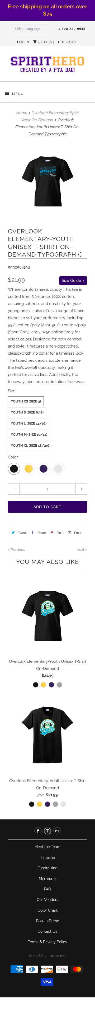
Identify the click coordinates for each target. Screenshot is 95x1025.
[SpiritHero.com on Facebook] (38, 831)
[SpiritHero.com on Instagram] (47, 831)
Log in (23, 42)
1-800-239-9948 (72, 29)
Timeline (47, 857)
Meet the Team (47, 847)
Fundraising (47, 868)
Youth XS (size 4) (26, 401)
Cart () (45, 42)
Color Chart (48, 910)
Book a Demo (47, 921)
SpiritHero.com (53, 956)
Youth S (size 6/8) (27, 412)
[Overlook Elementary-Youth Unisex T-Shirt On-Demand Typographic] (47, 181)
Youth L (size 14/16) (28, 423)
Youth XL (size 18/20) (30, 445)
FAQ (47, 889)
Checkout (68, 42)
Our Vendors (47, 899)
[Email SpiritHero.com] (57, 831)
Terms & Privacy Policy (47, 942)
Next (81, 550)
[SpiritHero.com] (47, 66)
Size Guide (72, 280)
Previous (17, 550)
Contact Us (47, 931)
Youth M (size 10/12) (29, 434)
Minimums (47, 878)
